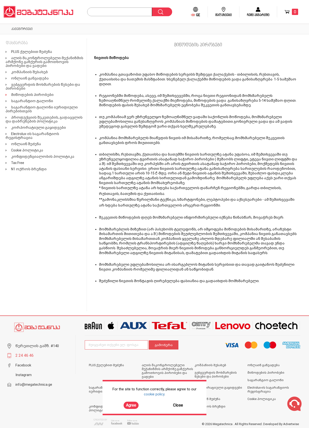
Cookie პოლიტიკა (27, 150)
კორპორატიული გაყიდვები (38, 127)
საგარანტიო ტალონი (32, 101)
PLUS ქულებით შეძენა (31, 52)
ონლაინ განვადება (30, 78)
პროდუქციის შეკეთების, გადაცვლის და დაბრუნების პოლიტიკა (44, 119)
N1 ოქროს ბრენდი (29, 169)
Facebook (23, 365)
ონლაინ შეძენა (26, 144)
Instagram (23, 375)
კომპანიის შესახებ (29, 72)
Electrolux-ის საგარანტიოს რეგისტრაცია (32, 136)
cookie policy (154, 394)
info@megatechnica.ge (33, 384)
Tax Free (17, 163)
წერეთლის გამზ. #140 (37, 346)
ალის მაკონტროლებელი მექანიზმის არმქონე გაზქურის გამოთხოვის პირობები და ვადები (44, 62)
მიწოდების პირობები (32, 95)
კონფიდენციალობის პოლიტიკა (42, 156)
